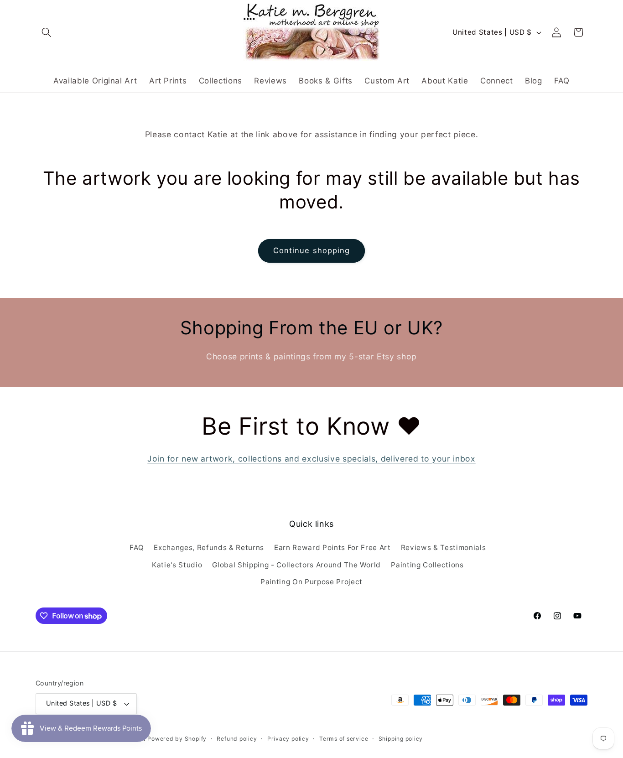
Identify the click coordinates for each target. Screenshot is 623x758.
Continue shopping (311, 250)
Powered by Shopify (177, 738)
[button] (46, 32)
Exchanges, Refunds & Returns (209, 547)
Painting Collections (427, 565)
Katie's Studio (177, 565)
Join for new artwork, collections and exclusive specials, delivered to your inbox (311, 458)
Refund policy (237, 738)
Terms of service (343, 738)
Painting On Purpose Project (311, 581)
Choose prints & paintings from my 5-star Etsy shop (311, 356)
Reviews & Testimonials (443, 547)
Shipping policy (401, 738)
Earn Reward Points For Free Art (332, 547)
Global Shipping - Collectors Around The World (296, 565)
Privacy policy (288, 738)
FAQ (137, 547)
